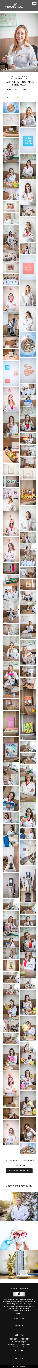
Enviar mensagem (20, 1342)
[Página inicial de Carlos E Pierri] (15, 5)
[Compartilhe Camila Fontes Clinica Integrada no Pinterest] (24, 1165)
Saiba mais (19, 1318)
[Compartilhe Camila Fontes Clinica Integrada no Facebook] (13, 1165)
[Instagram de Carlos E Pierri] (18, 1351)
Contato (19, 1358)
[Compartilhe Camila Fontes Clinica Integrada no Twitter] (20, 1165)
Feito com (19, 1366)
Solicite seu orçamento (19, 1170)
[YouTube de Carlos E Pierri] (22, 1351)
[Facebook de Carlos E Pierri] (15, 1351)
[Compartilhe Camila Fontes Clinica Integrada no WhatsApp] (17, 1165)
